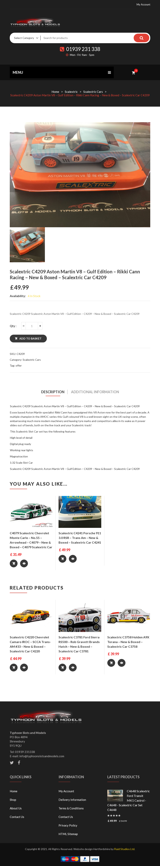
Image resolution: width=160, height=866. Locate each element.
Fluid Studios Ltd (124, 849)
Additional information (95, 392)
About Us (16, 808)
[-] (23, 326)
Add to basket (30, 338)
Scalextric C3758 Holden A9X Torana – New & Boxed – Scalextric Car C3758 (128, 641)
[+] (40, 326)
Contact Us (17, 817)
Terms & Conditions (71, 808)
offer (19, 365)
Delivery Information (72, 799)
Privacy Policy (68, 825)
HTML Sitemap (68, 834)
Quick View (24, 563)
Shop (13, 799)
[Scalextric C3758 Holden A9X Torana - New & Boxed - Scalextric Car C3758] (128, 616)
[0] (133, 72)
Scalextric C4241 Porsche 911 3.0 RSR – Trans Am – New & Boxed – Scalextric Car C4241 (80, 537)
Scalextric (71, 91)
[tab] (53, 392)
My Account (143, 4)
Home (55, 91)
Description (52, 392)
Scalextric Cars (93, 91)
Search (141, 38)
